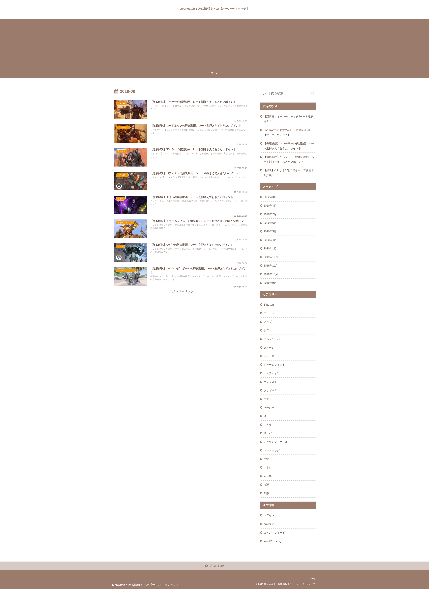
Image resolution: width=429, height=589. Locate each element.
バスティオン (272, 373)
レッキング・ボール (276, 441)
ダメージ (269, 347)
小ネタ (268, 467)
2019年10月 (271, 274)
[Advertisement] (214, 42)
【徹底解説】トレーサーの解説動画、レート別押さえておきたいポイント (289, 146)
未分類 (268, 475)
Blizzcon (269, 304)
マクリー (269, 398)
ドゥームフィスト (274, 364)
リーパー (269, 433)
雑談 (266, 493)
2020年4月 (270, 239)
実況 (266, 458)
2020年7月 (270, 214)
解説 (266, 484)
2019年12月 (271, 256)
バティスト (270, 381)
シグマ (268, 330)
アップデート (272, 321)
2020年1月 (270, 248)
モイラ (268, 424)
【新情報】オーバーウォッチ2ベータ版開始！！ (288, 119)
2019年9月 (270, 282)
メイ (266, 415)
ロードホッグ (272, 450)
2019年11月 (271, 265)
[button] (313, 93)
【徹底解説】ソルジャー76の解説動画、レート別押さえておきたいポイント (289, 159)
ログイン (269, 515)
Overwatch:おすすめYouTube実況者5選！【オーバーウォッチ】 (288, 132)
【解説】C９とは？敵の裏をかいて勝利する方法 (289, 173)
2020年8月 (270, 205)
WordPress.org (272, 541)
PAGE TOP (216, 566)
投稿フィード (272, 524)
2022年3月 (270, 197)
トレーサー (270, 355)
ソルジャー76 (272, 338)
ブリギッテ (270, 390)
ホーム (312, 578)
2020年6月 (270, 222)
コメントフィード (274, 532)
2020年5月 (270, 231)
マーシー (269, 407)
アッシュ (269, 313)
